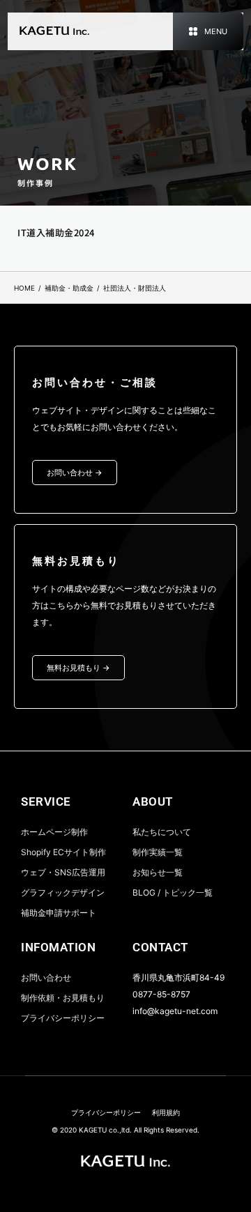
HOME (24, 288)
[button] (208, 31)
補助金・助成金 (69, 288)
